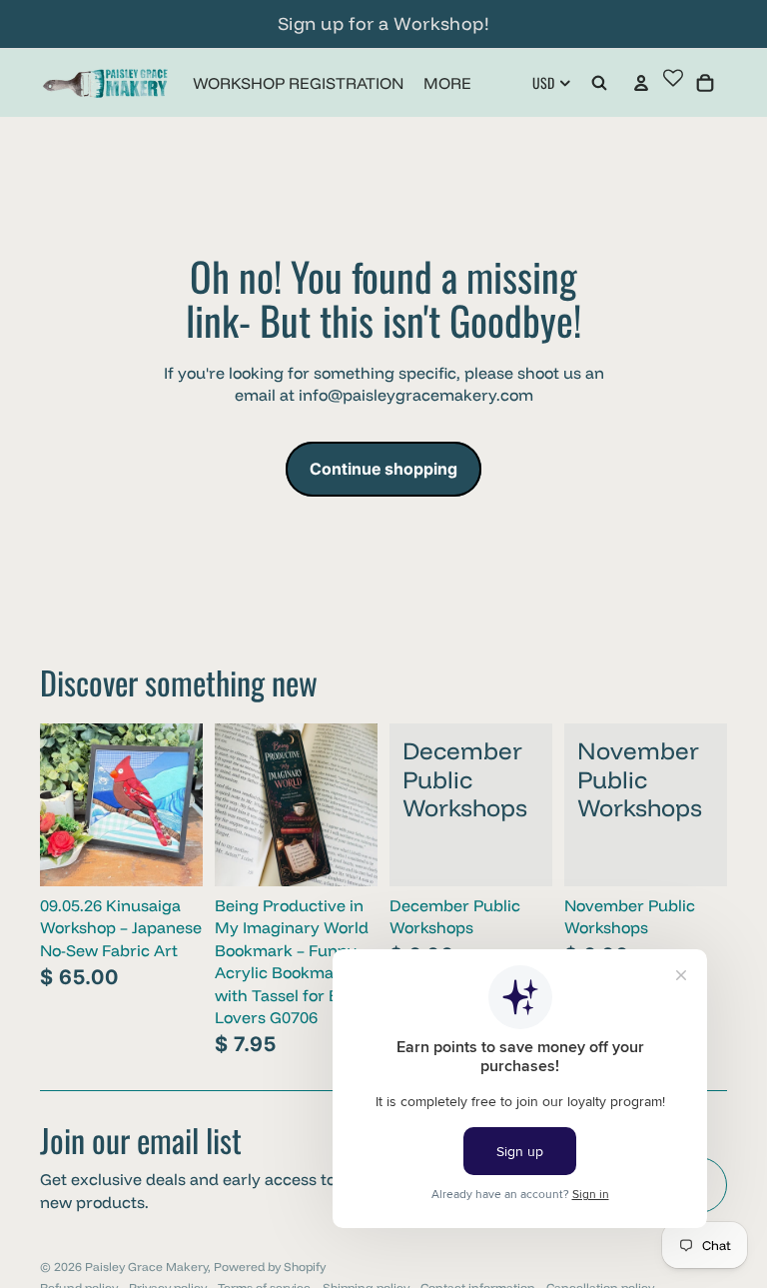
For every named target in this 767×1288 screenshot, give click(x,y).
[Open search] (599, 83)
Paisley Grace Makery (146, 1266)
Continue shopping (383, 469)
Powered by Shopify (270, 1266)
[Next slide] (187, 804)
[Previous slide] (55, 804)
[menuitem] (447, 83)
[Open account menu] (641, 83)
